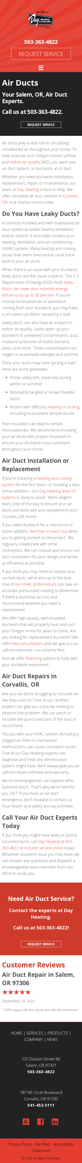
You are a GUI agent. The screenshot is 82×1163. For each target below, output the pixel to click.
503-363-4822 (41, 41)
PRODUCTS (58, 1033)
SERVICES (34, 1033)
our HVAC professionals (36, 584)
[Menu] (41, 68)
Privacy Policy (20, 1144)
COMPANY (33, 1039)
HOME (16, 1033)
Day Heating (28, 189)
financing (33, 658)
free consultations (27, 643)
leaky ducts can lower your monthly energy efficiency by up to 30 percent (37, 289)
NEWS (52, 1039)
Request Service (41, 54)
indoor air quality (25, 162)
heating (54, 407)
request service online (43, 848)
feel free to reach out (48, 531)
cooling (73, 407)
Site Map (42, 1144)
